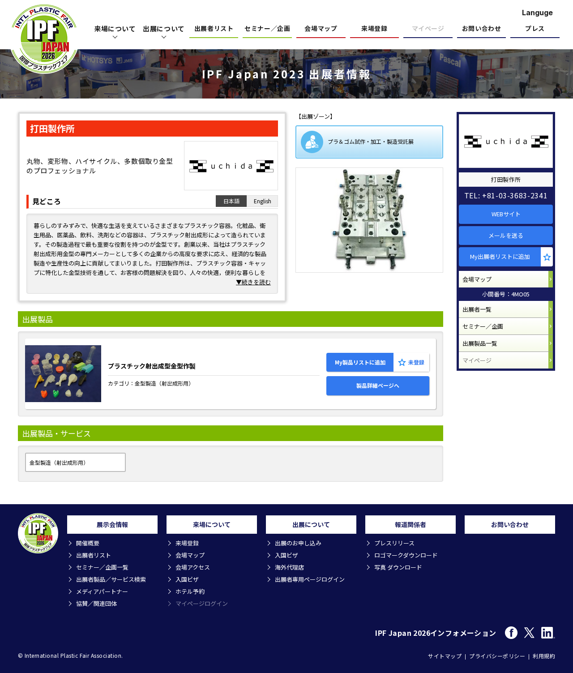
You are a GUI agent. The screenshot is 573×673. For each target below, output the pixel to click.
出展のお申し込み (298, 543)
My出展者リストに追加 (500, 256)
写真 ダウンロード (398, 567)
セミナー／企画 (267, 29)
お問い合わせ (481, 29)
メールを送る (505, 235)
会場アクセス (192, 567)
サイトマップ (445, 656)
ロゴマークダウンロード (406, 555)
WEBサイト (506, 214)
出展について (164, 28)
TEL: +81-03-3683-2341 (505, 195)
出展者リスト (213, 29)
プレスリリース (394, 543)
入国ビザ (187, 579)
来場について (115, 28)
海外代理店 (289, 567)
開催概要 (87, 543)
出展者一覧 (477, 309)
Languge (537, 12)
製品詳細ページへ (377, 385)
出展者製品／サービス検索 (111, 579)
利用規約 (544, 656)
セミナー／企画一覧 (102, 567)
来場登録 (374, 29)
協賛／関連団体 (96, 603)
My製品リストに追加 (360, 362)
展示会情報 (112, 524)
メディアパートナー (102, 591)
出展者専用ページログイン (310, 579)
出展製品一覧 (479, 343)
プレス (535, 29)
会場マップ (320, 29)
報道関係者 (410, 524)
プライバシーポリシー (497, 656)
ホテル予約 (190, 591)
